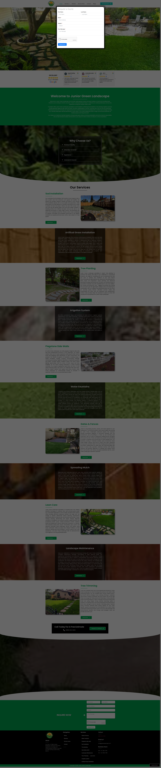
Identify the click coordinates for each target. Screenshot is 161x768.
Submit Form (62, 44)
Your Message (61, 29)
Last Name (83, 12)
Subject (60, 23)
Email (59, 17)
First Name (60, 12)
